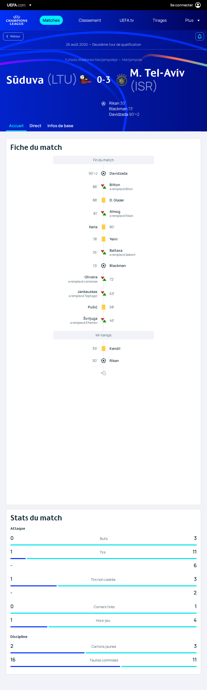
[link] (51, 20)
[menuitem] (54, 20)
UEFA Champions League (16, 20)
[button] (191, 20)
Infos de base (60, 126)
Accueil (16, 126)
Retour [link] (15, 36)
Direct (35, 126)
